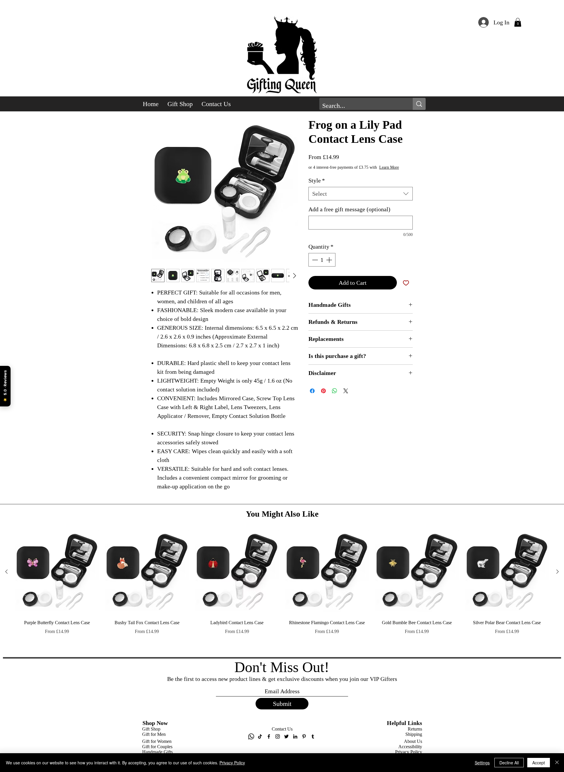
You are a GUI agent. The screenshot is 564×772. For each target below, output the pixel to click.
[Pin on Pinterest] (323, 396)
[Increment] (330, 265)
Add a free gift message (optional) (349, 215)
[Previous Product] (6, 680)
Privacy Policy (232, 763)
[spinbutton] (322, 265)
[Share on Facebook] (312, 396)
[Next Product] (557, 680)
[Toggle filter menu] (399, 574)
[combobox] (360, 199)
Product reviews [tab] (170, 557)
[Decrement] (314, 265)
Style (316, 186)
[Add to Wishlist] (406, 288)
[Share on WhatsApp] (334, 396)
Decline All (509, 763)
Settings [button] (482, 763)
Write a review (350, 518)
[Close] (556, 762)
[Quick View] (57, 680)
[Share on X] (345, 396)
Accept (538, 763)
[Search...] (419, 104)
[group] (282, 699)
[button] (517, 22)
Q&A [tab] (197, 557)
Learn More (352, 173)
